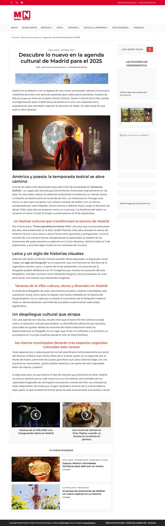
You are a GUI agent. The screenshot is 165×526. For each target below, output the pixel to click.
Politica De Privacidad (115, 523)
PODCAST (139, 27)
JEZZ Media (64, 523)
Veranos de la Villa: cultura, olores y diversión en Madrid (61, 286)
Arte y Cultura (53, 50)
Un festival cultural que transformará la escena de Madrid (61, 221)
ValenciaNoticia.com (147, 3)
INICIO (14, 27)
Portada (15, 37)
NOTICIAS (46, 27)
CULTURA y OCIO (67, 50)
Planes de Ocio (83, 488)
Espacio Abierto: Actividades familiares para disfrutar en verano (83, 465)
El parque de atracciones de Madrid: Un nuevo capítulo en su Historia (84, 492)
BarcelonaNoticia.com (127, 3)
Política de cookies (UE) (136, 523)
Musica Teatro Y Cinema (98, 460)
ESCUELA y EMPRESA (95, 27)
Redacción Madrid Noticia (56, 67)
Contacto (152, 523)
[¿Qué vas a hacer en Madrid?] (136, 150)
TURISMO (73, 27)
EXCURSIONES (120, 27)
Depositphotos (143, 203)
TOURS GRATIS (29, 27)
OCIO (59, 27)
